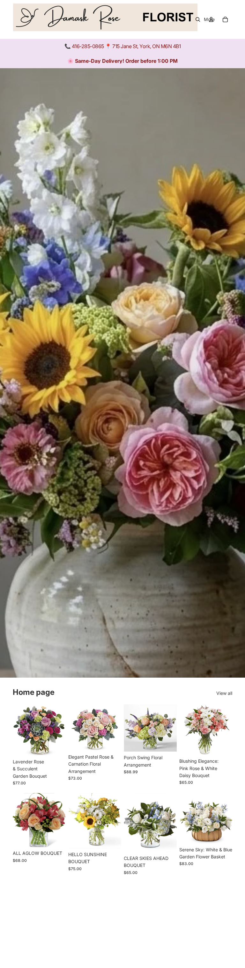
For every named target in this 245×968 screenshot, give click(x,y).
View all (224, 693)
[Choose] (56, 746)
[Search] (198, 19)
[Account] (211, 19)
